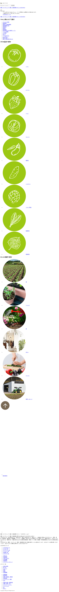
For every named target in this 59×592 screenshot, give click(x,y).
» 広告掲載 (5, 559)
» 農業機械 (5, 572)
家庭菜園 (4, 23)
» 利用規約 (5, 560)
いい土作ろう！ (6, 36)
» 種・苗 (4, 567)
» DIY (4, 580)
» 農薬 (4, 571)
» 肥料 (4, 569)
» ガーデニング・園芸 (7, 579)
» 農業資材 (5, 574)
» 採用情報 (5, 557)
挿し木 (4, 34)
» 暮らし (4, 588)
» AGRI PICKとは (6, 547)
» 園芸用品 (5, 575)
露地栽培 (4, 26)
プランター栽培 (6, 22)
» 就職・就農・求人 (7, 583)
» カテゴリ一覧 (6, 553)
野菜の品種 (5, 37)
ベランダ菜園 (5, 31)
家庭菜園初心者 (6, 25)
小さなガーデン (6, 35)
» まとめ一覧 (5, 548)
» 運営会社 (5, 555)
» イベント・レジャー (7, 584)
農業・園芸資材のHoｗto (8, 39)
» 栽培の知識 (5, 566)
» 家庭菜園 (5, 578)
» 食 (3, 587)
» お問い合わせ (6, 558)
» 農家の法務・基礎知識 (8, 582)
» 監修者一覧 (5, 552)
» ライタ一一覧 (6, 551)
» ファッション (6, 586)
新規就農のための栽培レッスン (9, 30)
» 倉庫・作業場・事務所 (8, 576)
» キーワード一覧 (6, 550)
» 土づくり (5, 568)
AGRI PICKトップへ (7, 14)
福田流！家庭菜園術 (7, 24)
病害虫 (4, 28)
